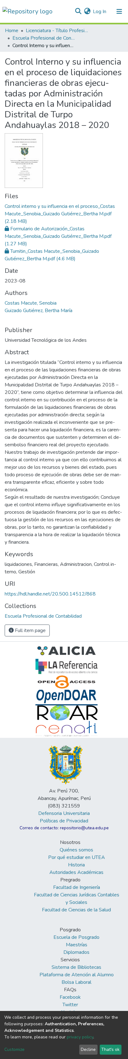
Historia (76, 864)
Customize (14, 1049)
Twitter (70, 1004)
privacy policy (80, 1037)
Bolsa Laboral (76, 982)
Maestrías (76, 944)
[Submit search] (78, 11)
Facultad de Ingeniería (76, 887)
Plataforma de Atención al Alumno (76, 974)
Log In (100, 11)
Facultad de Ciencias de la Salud (76, 909)
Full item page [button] (30, 630)
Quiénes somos (76, 849)
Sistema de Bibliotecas (76, 967)
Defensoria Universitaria (64, 813)
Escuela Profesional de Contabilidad (43, 38)
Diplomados (76, 952)
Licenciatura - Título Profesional (57, 30)
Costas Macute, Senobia (31, 303)
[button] (87, 11)
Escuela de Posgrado (76, 937)
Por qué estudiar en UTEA (76, 857)
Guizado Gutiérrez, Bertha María (38, 310)
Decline (88, 1049)
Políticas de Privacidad (64, 820)
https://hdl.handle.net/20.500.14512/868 (50, 594)
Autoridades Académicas (76, 872)
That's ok (110, 1049)
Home (11, 30)
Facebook (70, 997)
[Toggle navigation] (119, 11)
